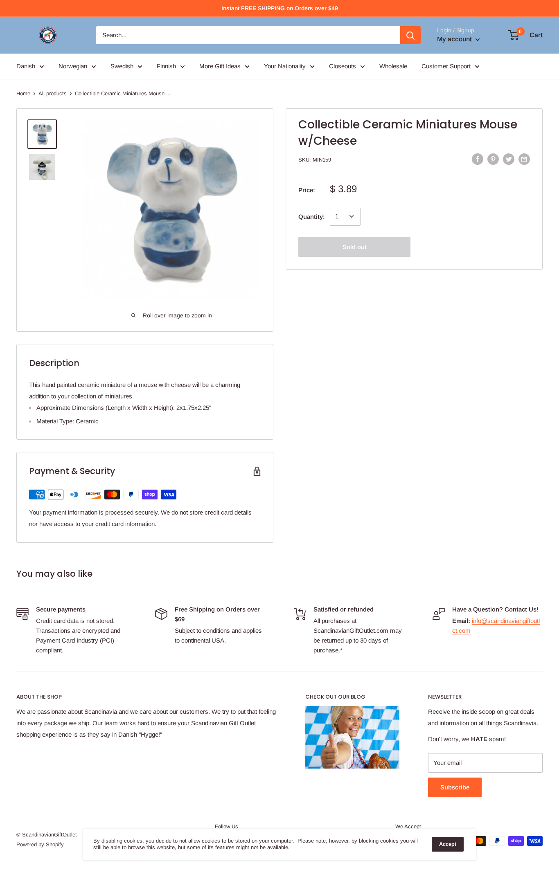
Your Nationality (285, 66)
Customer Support (446, 66)
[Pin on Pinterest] (493, 159)
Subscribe (454, 787)
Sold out (355, 246)
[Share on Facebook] (477, 159)
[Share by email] (524, 159)
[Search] (410, 35)
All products (52, 93)
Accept (447, 844)
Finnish (166, 66)
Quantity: (311, 216)
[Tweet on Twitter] (508, 159)
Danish (25, 66)
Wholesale (393, 66)
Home (23, 93)
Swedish (121, 66)
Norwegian (73, 66)
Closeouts (342, 66)
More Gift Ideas (220, 66)
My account (455, 39)
